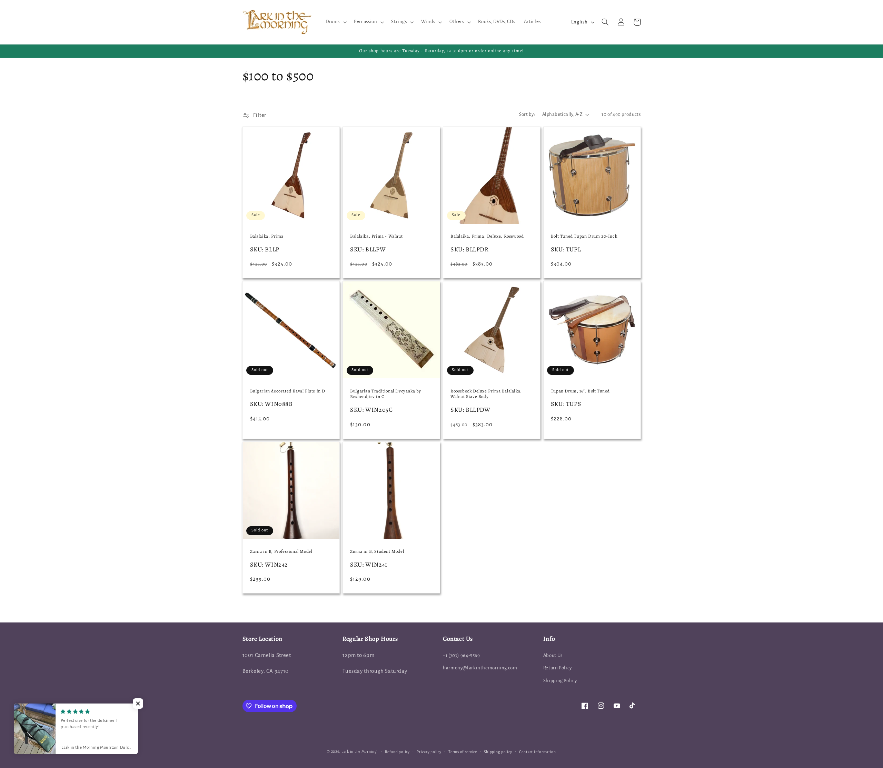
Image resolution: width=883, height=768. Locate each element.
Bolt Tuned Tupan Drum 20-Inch (584, 236)
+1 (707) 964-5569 (461, 655)
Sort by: (527, 114)
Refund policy (397, 752)
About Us (553, 655)
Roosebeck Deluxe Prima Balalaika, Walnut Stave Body (486, 394)
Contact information (537, 752)
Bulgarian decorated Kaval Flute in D (288, 391)
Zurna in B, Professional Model (281, 551)
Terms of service (462, 752)
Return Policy (557, 667)
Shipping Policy (560, 680)
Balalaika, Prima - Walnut (376, 236)
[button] (335, 22)
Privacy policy (429, 752)
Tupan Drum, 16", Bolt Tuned (580, 391)
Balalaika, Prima (267, 236)
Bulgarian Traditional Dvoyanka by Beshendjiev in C (385, 394)
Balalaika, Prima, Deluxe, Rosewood (487, 236)
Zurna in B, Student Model (377, 551)
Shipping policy (498, 752)
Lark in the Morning (359, 752)
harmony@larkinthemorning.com (480, 667)
